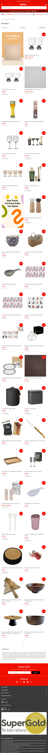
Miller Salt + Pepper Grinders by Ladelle (33, 217)
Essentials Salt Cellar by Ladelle (8, 408)
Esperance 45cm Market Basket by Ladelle (33, 252)
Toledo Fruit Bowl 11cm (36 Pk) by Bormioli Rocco (12, 696)
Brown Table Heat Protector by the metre (33, 377)
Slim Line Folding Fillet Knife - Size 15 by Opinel (34, 440)
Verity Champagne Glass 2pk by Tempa (33, 471)
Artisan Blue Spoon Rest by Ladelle (32, 503)
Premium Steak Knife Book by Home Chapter (11, 440)
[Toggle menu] (1, 4)
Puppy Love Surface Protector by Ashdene (34, 315)
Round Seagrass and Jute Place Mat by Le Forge (12, 567)
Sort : (39, 27)
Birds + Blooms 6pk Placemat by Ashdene (33, 284)
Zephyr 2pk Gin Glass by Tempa (8, 89)
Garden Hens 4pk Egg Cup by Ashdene (10, 185)
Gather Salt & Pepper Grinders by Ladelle (10, 503)
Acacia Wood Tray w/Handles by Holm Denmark (12, 471)
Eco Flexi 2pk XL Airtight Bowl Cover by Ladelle (12, 377)
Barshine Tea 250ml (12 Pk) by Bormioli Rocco (34, 664)
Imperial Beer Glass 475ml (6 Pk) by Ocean (11, 121)
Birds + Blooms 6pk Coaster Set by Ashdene (11, 315)
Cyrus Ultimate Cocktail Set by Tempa (32, 153)
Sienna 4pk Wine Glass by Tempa (9, 153)
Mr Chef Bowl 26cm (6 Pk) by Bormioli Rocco (34, 728)
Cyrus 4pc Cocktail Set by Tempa (32, 185)
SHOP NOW (34, 11)
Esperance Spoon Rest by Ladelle (9, 284)
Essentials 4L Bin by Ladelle (30, 408)
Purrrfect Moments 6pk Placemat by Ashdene (11, 345)
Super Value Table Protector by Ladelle (33, 89)
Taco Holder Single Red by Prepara (32, 567)
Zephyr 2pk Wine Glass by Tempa (32, 55)
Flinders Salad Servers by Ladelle (9, 534)
